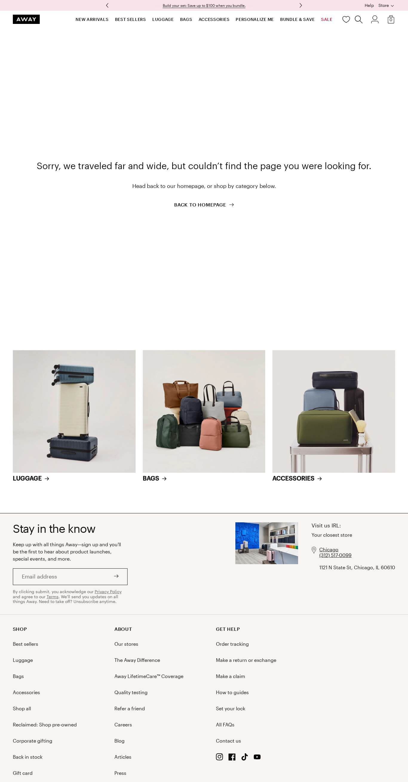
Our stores (126, 644)
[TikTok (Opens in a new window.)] (244, 758)
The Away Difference (137, 660)
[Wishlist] (346, 19)
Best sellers (130, 19)
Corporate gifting (32, 740)
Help (369, 5)
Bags (186, 19)
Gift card (23, 773)
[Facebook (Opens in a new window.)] (232, 758)
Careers (123, 724)
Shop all (22, 708)
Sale (326, 19)
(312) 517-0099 (335, 555)
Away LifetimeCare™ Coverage (148, 676)
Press (120, 773)
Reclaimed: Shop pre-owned (45, 724)
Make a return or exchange (246, 660)
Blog (119, 740)
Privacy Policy (108, 591)
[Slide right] (107, 5)
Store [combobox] (383, 5)
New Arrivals (92, 19)
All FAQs (225, 724)
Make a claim (230, 676)
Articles (122, 757)
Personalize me (255, 19)
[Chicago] (266, 563)
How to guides (232, 692)
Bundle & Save (297, 19)
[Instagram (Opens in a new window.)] (219, 758)
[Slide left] (300, 5)
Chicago (328, 549)
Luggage (163, 19)
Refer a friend (129, 708)
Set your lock (230, 708)
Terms (53, 596)
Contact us (228, 740)
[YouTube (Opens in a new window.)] (257, 758)
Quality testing (131, 692)
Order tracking (232, 644)
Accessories (214, 19)
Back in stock (27, 757)
